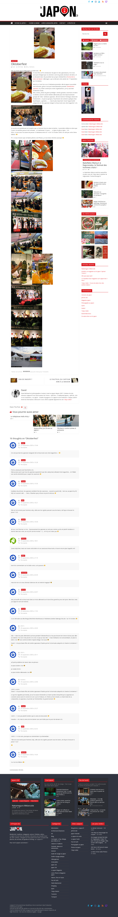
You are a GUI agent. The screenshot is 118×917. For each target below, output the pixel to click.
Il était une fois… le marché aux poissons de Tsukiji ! (97, 810)
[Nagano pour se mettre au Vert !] (87, 42)
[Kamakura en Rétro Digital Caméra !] (87, 52)
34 (36, 432)
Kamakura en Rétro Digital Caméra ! (99, 54)
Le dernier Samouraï (96, 828)
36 (12, 418)
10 (95, 197)
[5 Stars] (29, 371)
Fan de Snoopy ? (25, 379)
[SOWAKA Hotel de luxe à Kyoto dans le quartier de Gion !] (83, 788)
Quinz (83, 305)
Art (52, 833)
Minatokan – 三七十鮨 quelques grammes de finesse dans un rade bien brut (97, 801)
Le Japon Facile (75, 839)
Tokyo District (34, 801)
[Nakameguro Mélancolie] (25, 784)
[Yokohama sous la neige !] (87, 61)
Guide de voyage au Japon (58, 854)
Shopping (53, 886)
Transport (54, 897)
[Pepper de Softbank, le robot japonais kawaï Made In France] (50, 809)
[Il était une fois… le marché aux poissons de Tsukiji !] (83, 809)
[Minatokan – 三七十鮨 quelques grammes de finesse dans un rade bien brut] (83, 798)
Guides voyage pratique (57, 856)
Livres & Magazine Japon (49, 23)
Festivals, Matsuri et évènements (91, 160)
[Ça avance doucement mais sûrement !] (87, 71)
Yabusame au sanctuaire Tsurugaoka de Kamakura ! (100, 193)
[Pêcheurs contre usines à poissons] (67, 416)
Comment (105, 40)
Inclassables (54, 862)
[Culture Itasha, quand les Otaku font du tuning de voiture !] (50, 799)
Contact (62, 23)
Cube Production (46, 905)
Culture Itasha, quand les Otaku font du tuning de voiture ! (63, 802)
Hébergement (55, 859)
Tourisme (54, 894)
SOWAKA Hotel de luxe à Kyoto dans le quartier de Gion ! (97, 791)
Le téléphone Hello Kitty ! (20, 416)
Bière (27, 67)
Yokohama (31, 67)
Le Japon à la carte (76, 836)
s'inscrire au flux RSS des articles (19, 908)
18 (59, 432)
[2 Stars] (25, 371)
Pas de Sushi (54, 880)
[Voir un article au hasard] (106, 23)
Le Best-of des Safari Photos (99, 852)
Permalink (24, 447)
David (13, 67)
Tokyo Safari (67, 399)
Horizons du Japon (86, 295)
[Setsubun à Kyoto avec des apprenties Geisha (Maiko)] (87, 181)
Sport (52, 888)
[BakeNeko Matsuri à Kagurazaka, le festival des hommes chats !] (94, 144)
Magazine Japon (85, 300)
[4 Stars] (28, 371)
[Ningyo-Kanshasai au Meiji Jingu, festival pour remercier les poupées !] (87, 201)
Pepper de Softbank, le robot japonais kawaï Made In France (64, 811)
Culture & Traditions (56, 843)
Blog (52, 836)
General (53, 851)
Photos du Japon (75, 847)
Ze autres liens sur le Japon (89, 316)
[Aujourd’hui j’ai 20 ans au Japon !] (44, 416)
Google (39, 912)
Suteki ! (83, 308)
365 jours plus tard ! (87, 276)
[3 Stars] (26, 371)
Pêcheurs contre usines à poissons (66, 429)
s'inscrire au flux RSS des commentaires (41, 908)
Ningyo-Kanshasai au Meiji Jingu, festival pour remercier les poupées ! (100, 203)
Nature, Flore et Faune (57, 877)
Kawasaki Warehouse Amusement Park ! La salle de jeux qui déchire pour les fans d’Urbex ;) (64, 792)
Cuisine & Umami (34, 23)
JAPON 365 (84, 297)
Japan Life (14, 61)
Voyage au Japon (20, 23)
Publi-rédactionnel (56, 883)
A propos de (71, 23)
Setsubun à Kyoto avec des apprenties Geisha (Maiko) (100, 184)
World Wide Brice (86, 313)
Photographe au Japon (87, 303)
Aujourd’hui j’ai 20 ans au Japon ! (43, 429)
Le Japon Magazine (24, 801)
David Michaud (38, 910)
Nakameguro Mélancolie (96, 124)
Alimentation (54, 828)
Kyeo (21, 907)
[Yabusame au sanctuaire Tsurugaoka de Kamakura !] (87, 191)
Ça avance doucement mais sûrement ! (100, 73)
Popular (86, 40)
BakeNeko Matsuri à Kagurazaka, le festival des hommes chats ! (95, 165)
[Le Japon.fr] (12, 23)
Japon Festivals (75, 833)
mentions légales (31, 912)
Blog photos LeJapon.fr (77, 828)
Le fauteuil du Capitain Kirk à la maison (60, 380)
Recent (95, 40)
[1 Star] (23, 371)
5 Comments (98, 47)
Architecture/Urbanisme (57, 831)
